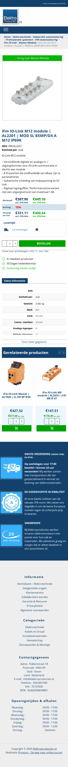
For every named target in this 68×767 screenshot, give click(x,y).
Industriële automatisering (48, 37)
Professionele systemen (19, 39)
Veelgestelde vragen (35, 588)
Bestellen (44, 243)
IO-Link (38, 315)
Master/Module (27, 42)
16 (36, 334)
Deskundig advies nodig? (21, 268)
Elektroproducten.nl (45, 749)
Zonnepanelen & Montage (34, 644)
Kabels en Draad (34, 631)
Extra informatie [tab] (14, 280)
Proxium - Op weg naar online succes (40, 752)
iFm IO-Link (10, 42)
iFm (37, 309)
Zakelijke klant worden (35, 597)
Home (7, 37)
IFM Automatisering (46, 39)
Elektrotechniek (22, 37)
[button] (60, 352)
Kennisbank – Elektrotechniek (34, 584)
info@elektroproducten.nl (38, 679)
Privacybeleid (35, 606)
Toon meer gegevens (34, 342)
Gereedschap (35, 640)
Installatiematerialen (34, 636)
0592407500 (40, 683)
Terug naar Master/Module (32, 58)
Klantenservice (34, 592)
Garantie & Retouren (34, 601)
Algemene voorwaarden (34, 610)
